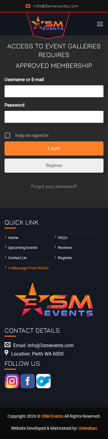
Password (14, 105)
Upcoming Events (23, 247)
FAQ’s (63, 237)
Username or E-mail (24, 79)
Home (13, 237)
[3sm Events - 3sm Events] (48, 26)
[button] (100, 24)
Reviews (65, 247)
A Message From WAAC (28, 268)
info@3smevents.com (55, 5)
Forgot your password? (54, 186)
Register (54, 165)
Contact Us (17, 258)
